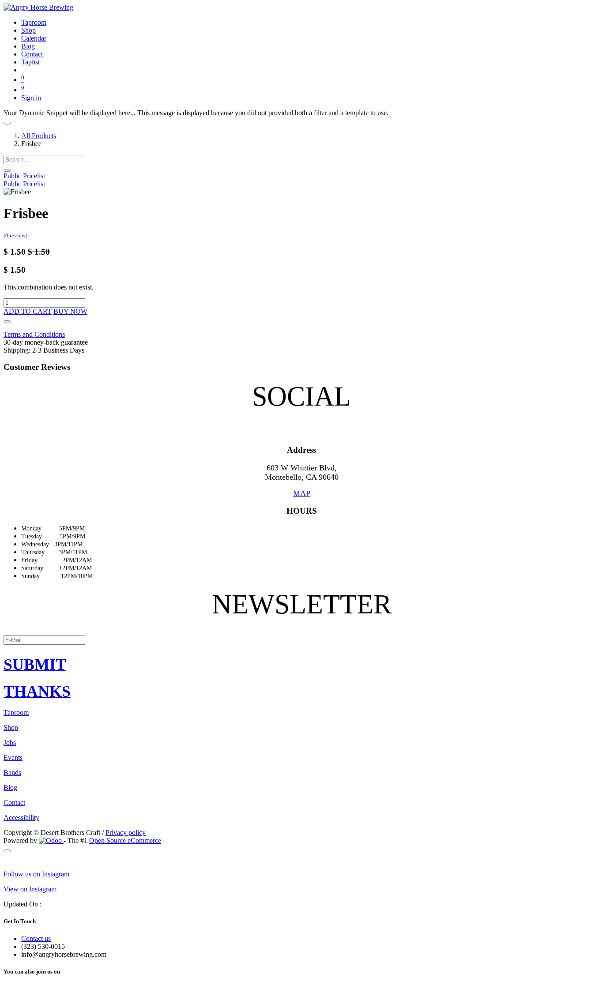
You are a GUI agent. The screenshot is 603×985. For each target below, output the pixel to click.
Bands (12, 772)
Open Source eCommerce (125, 840)
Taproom (16, 712)
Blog (10, 787)
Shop (11, 727)
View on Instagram (30, 889)
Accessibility (21, 817)
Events (13, 757)
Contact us (36, 938)
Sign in (31, 98)
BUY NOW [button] (70, 311)
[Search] (7, 170)
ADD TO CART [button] (28, 311)
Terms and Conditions (34, 334)
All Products (38, 135)
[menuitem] (33, 22)
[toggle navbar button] (7, 123)
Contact (14, 802)
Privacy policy (126, 832)
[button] (7, 321)
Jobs (10, 742)
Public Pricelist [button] (24, 176)
